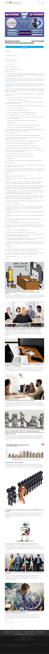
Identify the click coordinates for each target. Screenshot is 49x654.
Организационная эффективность (20, 634)
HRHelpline (24, 639)
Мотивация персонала (40, 632)
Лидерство (6, 631)
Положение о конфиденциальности (8, 644)
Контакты (32, 634)
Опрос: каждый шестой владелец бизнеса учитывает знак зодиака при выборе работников (23, 612)
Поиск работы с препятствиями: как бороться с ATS (21, 544)
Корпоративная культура (28, 631)
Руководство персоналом (15, 631)
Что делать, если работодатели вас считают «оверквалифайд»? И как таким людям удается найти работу (22, 292)
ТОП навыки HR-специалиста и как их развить (20, 400)
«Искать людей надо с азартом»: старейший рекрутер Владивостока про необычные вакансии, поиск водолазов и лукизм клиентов (24, 432)
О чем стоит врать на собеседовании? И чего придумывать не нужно (24, 572)
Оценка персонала (18, 632)
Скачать (24, 47)
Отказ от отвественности (21, 644)
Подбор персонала (40, 631)
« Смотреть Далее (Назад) (10, 622)
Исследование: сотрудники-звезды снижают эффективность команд (24, 510)
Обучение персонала (28, 632)
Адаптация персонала (8, 632)
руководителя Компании (10, 81)
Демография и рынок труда (14, 462)
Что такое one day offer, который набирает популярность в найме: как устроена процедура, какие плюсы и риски (24, 328)
